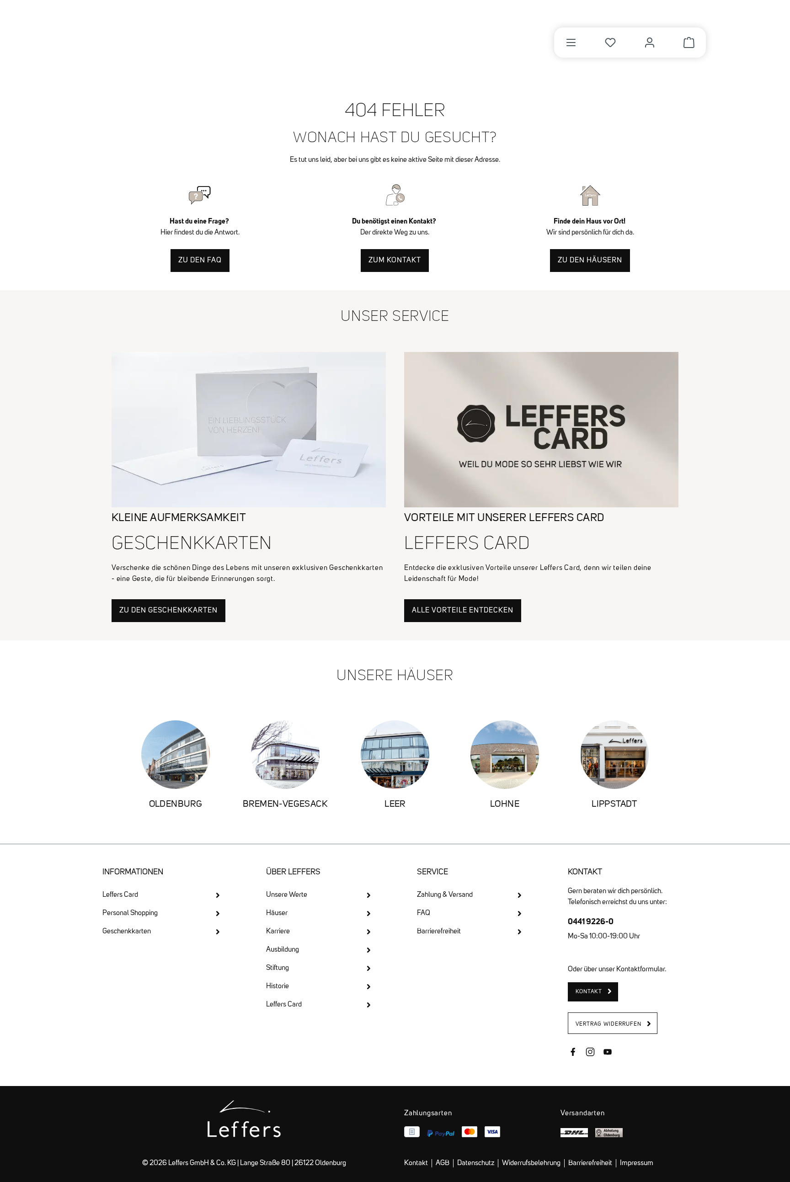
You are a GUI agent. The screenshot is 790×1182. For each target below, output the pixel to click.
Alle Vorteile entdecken (462, 610)
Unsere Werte (286, 895)
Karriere (278, 931)
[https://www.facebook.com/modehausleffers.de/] (573, 1053)
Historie (277, 986)
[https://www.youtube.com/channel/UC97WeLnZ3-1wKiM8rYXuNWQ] (608, 1053)
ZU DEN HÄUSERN (590, 260)
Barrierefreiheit (439, 931)
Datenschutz (475, 1163)
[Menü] (571, 42)
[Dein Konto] (650, 42)
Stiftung (277, 968)
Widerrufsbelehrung (531, 1163)
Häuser (277, 913)
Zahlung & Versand (445, 895)
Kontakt (416, 1163)
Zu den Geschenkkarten (168, 610)
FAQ (423, 913)
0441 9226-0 (591, 921)
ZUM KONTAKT (394, 260)
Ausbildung (282, 949)
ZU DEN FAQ (200, 260)
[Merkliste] (610, 42)
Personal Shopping (130, 913)
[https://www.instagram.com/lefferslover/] (590, 1053)
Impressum (636, 1163)
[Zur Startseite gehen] (154, 37)
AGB (442, 1163)
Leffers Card (120, 895)
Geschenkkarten (126, 931)
